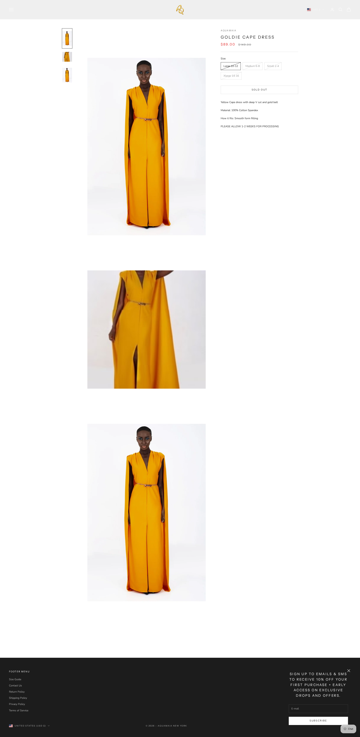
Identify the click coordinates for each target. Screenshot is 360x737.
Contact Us (15, 685)
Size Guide (15, 679)
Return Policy (17, 692)
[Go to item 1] (67, 38)
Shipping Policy (18, 698)
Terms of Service (18, 710)
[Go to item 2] (67, 57)
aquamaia (228, 30)
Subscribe (318, 720)
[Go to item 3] (67, 75)
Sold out (259, 89)
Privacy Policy (17, 704)
